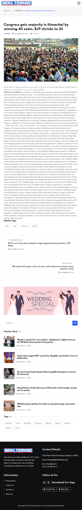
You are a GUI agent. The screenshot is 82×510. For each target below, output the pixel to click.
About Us (9, 494)
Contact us (10, 485)
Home (8, 11)
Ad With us (10, 489)
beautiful (9, 423)
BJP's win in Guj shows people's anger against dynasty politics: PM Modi (39, 244)
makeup (8, 428)
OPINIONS (19, 11)
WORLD (15, 226)
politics (57, 423)
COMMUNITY (24, 226)
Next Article (67, 263)
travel (18, 423)
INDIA (7, 226)
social (17, 428)
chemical (38, 423)
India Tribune (36, 506)
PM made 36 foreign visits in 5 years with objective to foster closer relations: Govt (43, 268)
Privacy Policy (11, 481)
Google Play (50, 489)
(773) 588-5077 (51, 464)
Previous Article (16, 240)
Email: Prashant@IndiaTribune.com (55, 460)
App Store (65, 489)
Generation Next (58, 506)
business (67, 423)
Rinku (8, 33)
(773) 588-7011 (51, 467)
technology (27, 423)
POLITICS (34, 226)
